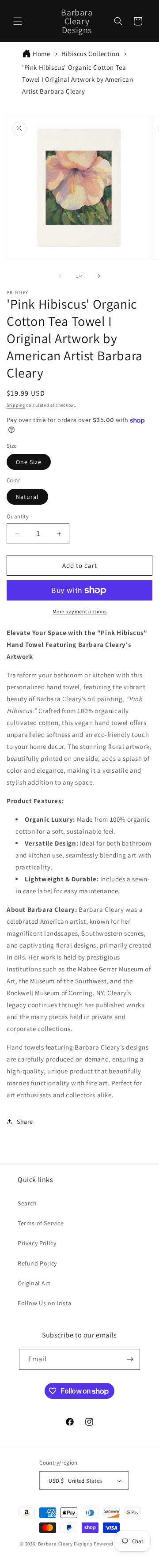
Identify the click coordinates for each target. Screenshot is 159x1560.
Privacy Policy (37, 1243)
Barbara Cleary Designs (65, 1544)
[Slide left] (60, 276)
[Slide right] (99, 276)
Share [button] (25, 1122)
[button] (17, 21)
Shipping (16, 405)
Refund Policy (37, 1263)
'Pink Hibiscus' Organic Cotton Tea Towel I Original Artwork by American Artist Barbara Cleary (77, 79)
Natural (27, 497)
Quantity (18, 516)
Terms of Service (41, 1223)
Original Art (34, 1283)
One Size (29, 462)
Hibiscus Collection (90, 53)
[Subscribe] (130, 1359)
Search (27, 1203)
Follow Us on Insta (45, 1303)
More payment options (80, 611)
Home (41, 53)
